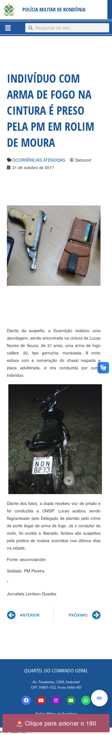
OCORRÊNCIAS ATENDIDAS (38, 160)
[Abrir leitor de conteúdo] (99, 698)
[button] (8, 27)
